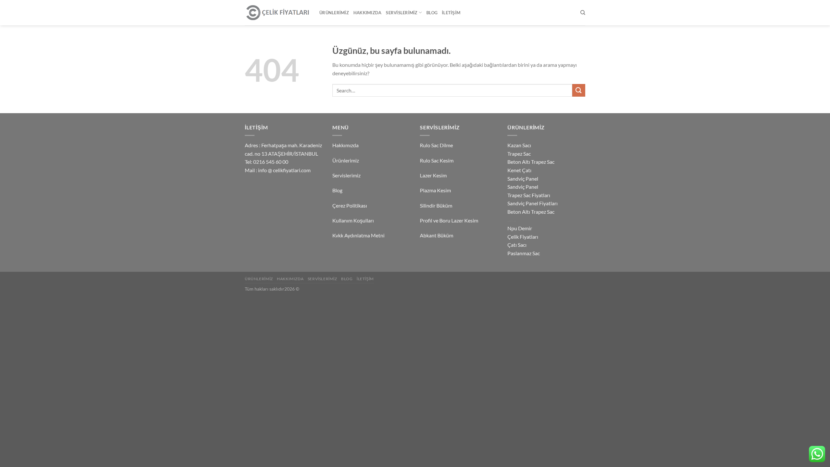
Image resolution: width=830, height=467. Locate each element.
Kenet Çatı (519, 170)
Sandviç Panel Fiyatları (532, 203)
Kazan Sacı (519, 145)
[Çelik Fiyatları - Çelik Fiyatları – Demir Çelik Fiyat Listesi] (277, 13)
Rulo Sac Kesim (437, 160)
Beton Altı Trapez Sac (530, 162)
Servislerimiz (401, 12)
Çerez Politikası (349, 205)
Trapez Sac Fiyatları (528, 195)
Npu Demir (519, 228)
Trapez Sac (519, 153)
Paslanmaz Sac (523, 253)
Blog (431, 12)
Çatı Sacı (517, 245)
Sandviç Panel (522, 178)
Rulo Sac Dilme (436, 145)
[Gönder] (578, 90)
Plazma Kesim (435, 190)
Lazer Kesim (433, 175)
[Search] (582, 12)
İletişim (451, 12)
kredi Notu (511, 221)
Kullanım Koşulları (353, 220)
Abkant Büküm (436, 235)
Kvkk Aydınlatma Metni (358, 235)
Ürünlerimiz (334, 12)
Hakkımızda (367, 12)
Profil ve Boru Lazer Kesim (449, 220)
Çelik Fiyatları (522, 237)
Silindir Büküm (436, 205)
